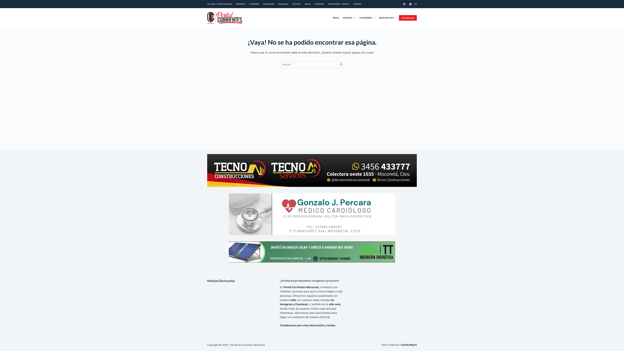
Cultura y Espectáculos (219, 4)
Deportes (240, 4)
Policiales (283, 4)
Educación (268, 4)
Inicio (336, 18)
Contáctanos (407, 18)
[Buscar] (416, 4)
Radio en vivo (386, 18)
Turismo (357, 4)
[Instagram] (410, 4)
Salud (308, 4)
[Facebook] (404, 4)
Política (296, 4)
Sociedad (319, 4)
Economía (254, 4)
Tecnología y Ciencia (338, 4)
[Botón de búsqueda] (341, 64)
